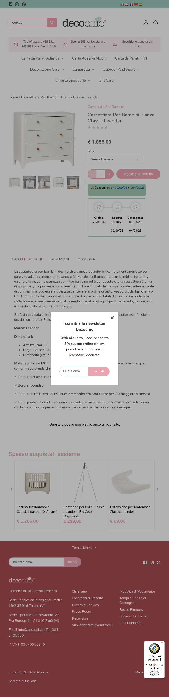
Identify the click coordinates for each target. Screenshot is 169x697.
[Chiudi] (112, 318)
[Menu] (162, 643)
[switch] (154, 673)
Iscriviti (99, 371)
